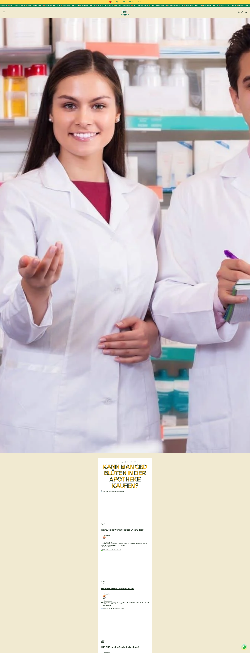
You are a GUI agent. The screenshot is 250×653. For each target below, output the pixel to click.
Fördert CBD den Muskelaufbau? (117, 588)
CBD (102, 524)
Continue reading (106, 546)
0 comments (108, 542)
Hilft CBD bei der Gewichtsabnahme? (120, 647)
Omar (104, 540)
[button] (242, 12)
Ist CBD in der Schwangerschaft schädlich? (123, 530)
